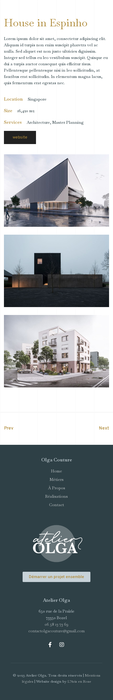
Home (56, 471)
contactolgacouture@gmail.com (56, 630)
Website (20, 137)
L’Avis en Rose (79, 681)
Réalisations (56, 496)
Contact (56, 504)
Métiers (57, 479)
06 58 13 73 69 (56, 624)
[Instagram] (61, 644)
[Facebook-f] (50, 644)
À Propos (56, 487)
